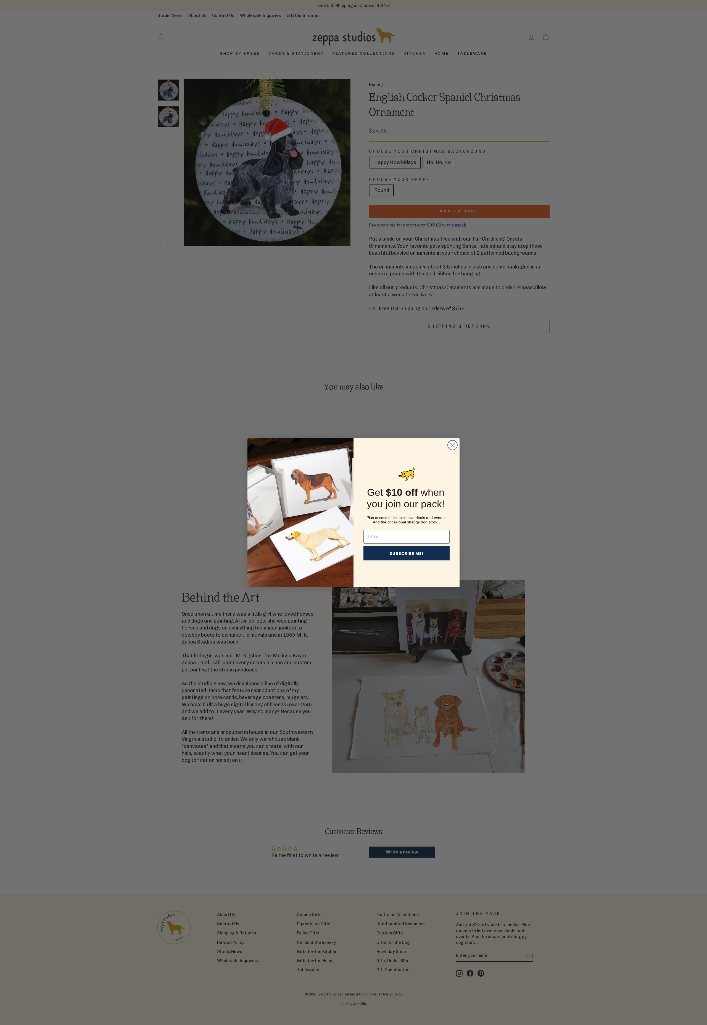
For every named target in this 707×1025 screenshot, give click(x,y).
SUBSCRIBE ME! (407, 553)
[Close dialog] (452, 445)
